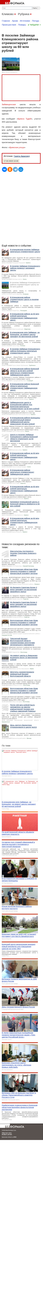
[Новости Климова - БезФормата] (12, 2)
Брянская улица (16, 147)
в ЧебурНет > (34, 25)
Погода (35, 21)
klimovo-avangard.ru (11, 72)
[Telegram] (15, 169)
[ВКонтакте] (4, 169)
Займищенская (9, 104)
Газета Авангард (22, 156)
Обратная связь (7, 1133)
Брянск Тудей (24, 119)
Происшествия (9, 25)
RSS (15, 1137)
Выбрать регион (7, 1134)
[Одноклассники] (9, 169)
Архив (15, 21)
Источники (25, 21)
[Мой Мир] (20, 169)
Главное (6, 21)
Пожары (22, 25)
